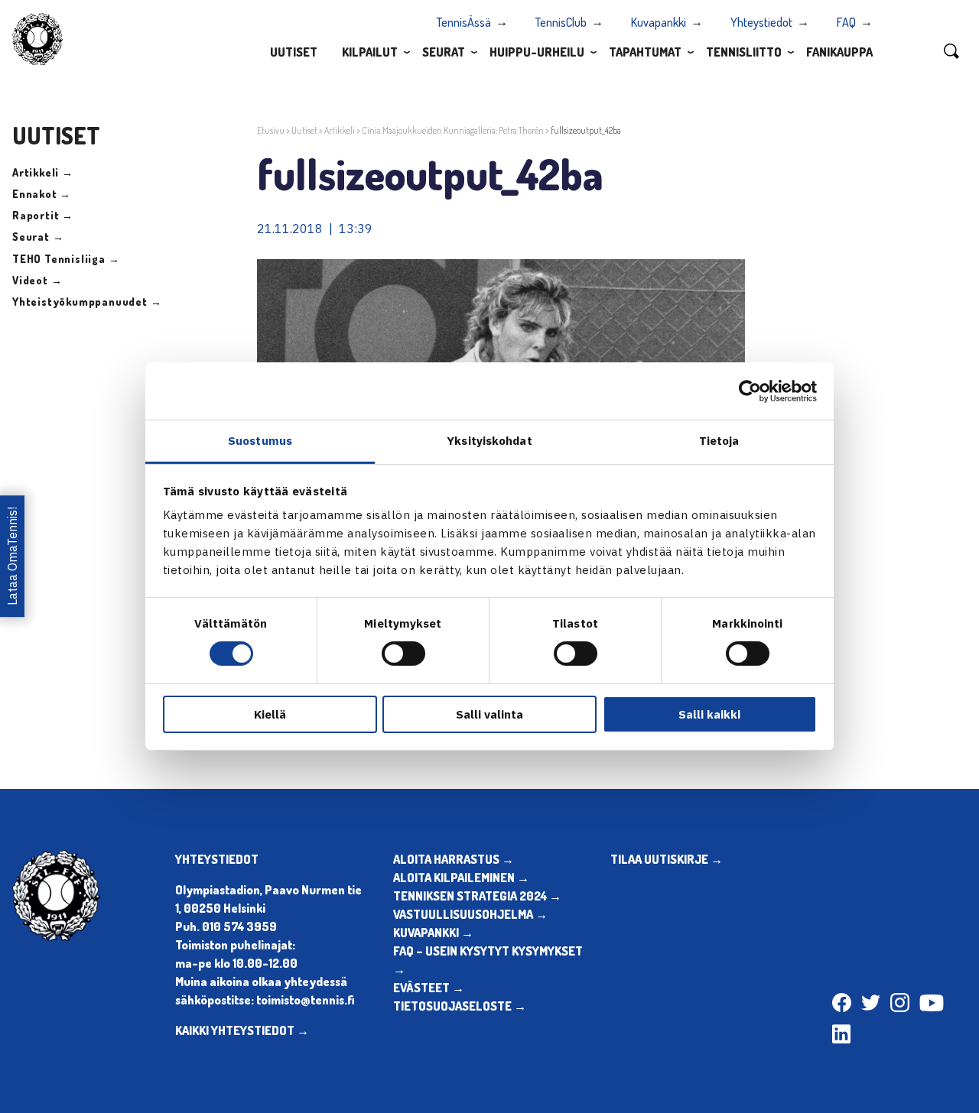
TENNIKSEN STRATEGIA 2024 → (477, 896)
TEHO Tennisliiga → (65, 258)
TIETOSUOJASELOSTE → (459, 1006)
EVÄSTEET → (428, 987)
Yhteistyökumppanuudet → (86, 301)
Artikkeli (339, 130)
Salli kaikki (709, 714)
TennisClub (561, 22)
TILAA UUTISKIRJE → (666, 859)
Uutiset (293, 52)
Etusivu (271, 130)
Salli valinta (489, 714)
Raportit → (42, 215)
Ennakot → (41, 193)
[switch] (403, 653)
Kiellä (270, 714)
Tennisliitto (744, 52)
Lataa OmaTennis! (12, 556)
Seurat (443, 52)
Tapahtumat (645, 52)
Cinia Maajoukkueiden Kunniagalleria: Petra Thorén (453, 130)
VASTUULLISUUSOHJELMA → (470, 914)
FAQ (846, 22)
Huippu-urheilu (537, 52)
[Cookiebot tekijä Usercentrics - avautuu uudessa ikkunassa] (750, 390)
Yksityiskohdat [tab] (489, 440)
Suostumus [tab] (260, 440)
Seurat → (37, 236)
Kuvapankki (658, 22)
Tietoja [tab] (719, 440)
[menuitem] (294, 51)
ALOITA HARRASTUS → (453, 859)
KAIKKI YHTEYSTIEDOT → (242, 1030)
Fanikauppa (839, 52)
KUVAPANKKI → (433, 932)
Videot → (37, 280)
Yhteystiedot (761, 22)
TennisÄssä (464, 22)
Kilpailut (370, 52)
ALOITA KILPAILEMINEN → (461, 877)
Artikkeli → (42, 172)
